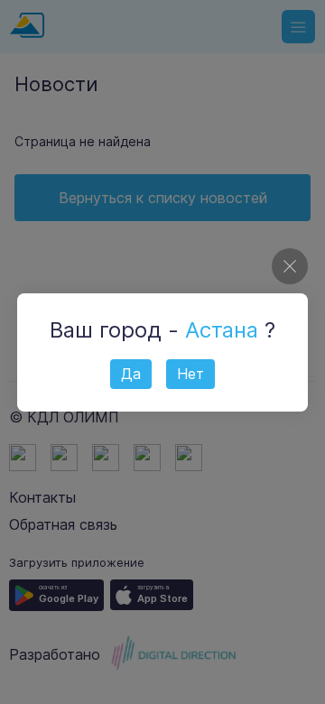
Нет (190, 374)
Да (131, 374)
